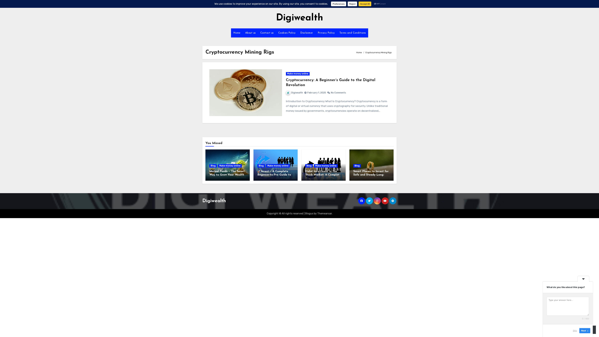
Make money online (297, 73)
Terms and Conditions (352, 33)
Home (237, 33)
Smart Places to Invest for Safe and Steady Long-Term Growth (371, 175)
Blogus (309, 213)
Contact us (267, 33)
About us (250, 33)
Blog (213, 165)
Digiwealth (299, 18)
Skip (575, 330)
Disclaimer (306, 33)
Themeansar (324, 213)
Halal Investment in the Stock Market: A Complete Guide (323, 175)
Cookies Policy (287, 33)
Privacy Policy (326, 33)
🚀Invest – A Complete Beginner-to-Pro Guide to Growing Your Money (274, 175)
